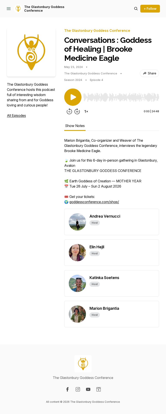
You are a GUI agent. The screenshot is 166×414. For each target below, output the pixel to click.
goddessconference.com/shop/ (94, 202)
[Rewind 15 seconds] (69, 111)
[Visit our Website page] (98, 389)
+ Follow (150, 8)
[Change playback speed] (86, 111)
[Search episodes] (136, 8)
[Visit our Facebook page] (67, 389)
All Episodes (16, 115)
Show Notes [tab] (75, 126)
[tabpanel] (111, 173)
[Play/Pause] (72, 97)
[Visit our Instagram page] (78, 389)
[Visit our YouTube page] (88, 389)
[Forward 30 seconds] (77, 111)
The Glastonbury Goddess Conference (44, 9)
